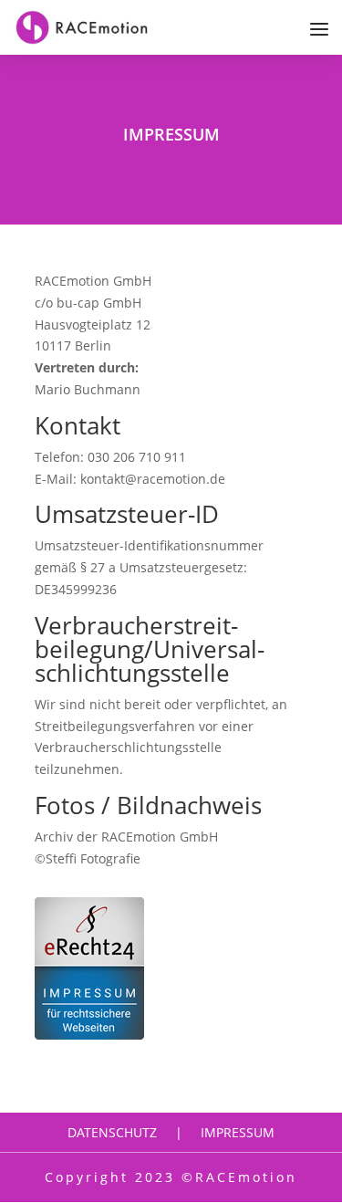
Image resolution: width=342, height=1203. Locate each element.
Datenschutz (112, 1132)
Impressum (238, 1132)
